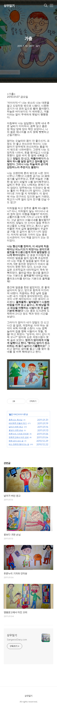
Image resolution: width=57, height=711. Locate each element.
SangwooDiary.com (17, 639)
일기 (11, 414)
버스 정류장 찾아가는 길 (19, 444)
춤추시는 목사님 (15, 420)
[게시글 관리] (22, 401)
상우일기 (9, 6)
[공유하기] (18, 401)
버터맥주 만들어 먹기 (18, 423)
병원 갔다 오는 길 (16, 441)
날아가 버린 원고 (16, 427)
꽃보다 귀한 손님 (16, 430)
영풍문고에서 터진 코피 (19, 437)
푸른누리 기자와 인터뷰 (19, 434)
